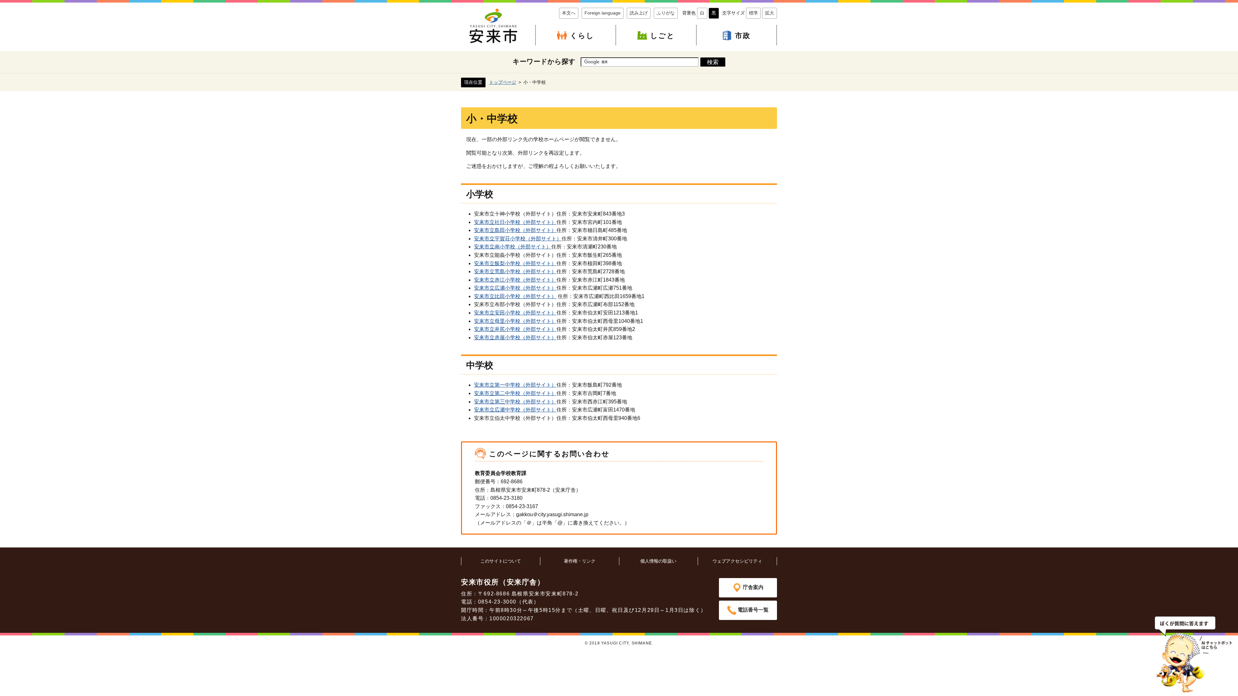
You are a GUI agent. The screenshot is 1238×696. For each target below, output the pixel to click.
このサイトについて (500, 561)
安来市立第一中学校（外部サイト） (515, 385)
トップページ (502, 82)
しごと (662, 36)
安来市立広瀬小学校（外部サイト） (515, 288)
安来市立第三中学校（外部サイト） (515, 401)
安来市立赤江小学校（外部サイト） (515, 280)
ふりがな (666, 12)
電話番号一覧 (753, 610)
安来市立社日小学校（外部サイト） (515, 222)
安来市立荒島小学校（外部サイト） (515, 271)
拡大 (769, 12)
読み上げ (639, 12)
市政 (743, 36)
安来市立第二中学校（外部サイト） (515, 393)
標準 (753, 12)
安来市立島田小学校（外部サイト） (515, 230)
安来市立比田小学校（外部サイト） (515, 296)
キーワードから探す (544, 61)
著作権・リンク (579, 561)
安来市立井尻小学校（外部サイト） (515, 329)
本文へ (568, 12)
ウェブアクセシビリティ (737, 561)
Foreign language (603, 12)
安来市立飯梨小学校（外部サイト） (515, 263)
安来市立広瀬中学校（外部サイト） (515, 409)
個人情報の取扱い (658, 561)
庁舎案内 (753, 587)
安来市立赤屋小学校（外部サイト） (515, 337)
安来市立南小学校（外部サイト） (512, 246)
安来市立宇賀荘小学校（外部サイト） (518, 238)
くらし (582, 36)
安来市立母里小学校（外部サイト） (515, 321)
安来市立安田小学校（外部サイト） (515, 312)
